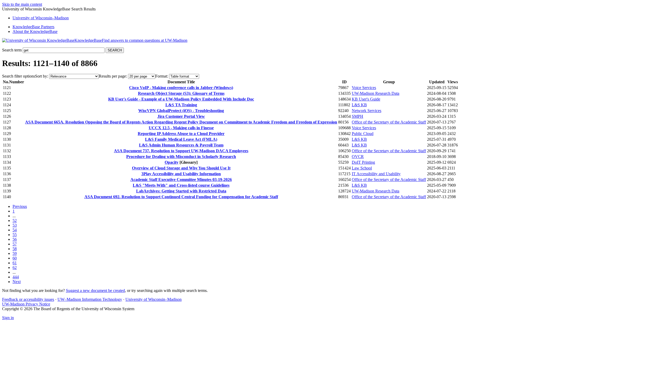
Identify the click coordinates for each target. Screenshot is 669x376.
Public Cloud (362, 133)
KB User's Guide (366, 99)
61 (15, 263)
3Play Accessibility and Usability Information (181, 174)
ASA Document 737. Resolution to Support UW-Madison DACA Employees (181, 151)
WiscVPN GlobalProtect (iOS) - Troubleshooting (181, 110)
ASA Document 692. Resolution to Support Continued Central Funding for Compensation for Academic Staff (181, 197)
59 (15, 253)
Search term (12, 50)
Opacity (171, 162)
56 (15, 239)
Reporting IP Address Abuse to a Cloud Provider (181, 133)
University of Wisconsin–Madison (153, 299)
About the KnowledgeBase (35, 31)
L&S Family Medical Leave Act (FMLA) (181, 139)
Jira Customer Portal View (181, 116)
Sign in (8, 317)
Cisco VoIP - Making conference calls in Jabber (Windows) (181, 87)
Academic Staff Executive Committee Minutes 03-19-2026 (181, 179)
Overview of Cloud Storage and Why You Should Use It (181, 168)
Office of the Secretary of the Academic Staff (389, 122)
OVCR (358, 156)
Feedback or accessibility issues (28, 299)
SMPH (357, 116)
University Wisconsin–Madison (41, 18)
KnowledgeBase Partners (33, 27)
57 (15, 244)
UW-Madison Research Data (375, 93)
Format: (161, 76)
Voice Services (364, 87)
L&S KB (359, 105)
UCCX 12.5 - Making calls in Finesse (181, 128)
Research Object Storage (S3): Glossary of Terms (181, 93)
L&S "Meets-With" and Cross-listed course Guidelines (181, 185)
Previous (20, 206)
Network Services (366, 110)
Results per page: (113, 76)
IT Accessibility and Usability (376, 174)
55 (15, 234)
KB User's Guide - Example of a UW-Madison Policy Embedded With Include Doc (181, 99)
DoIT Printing (363, 162)
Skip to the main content (22, 4)
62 (15, 267)
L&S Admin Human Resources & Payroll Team (181, 145)
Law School (362, 168)
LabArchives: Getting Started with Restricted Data (181, 191)
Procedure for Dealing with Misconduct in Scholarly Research (181, 156)
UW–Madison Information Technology (89, 299)
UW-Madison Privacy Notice (26, 304)
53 (15, 225)
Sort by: (41, 76)
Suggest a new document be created (95, 290)
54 (15, 230)
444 (16, 277)
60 (15, 258)
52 (15, 220)
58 (15, 248)
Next (17, 281)
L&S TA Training (181, 105)
